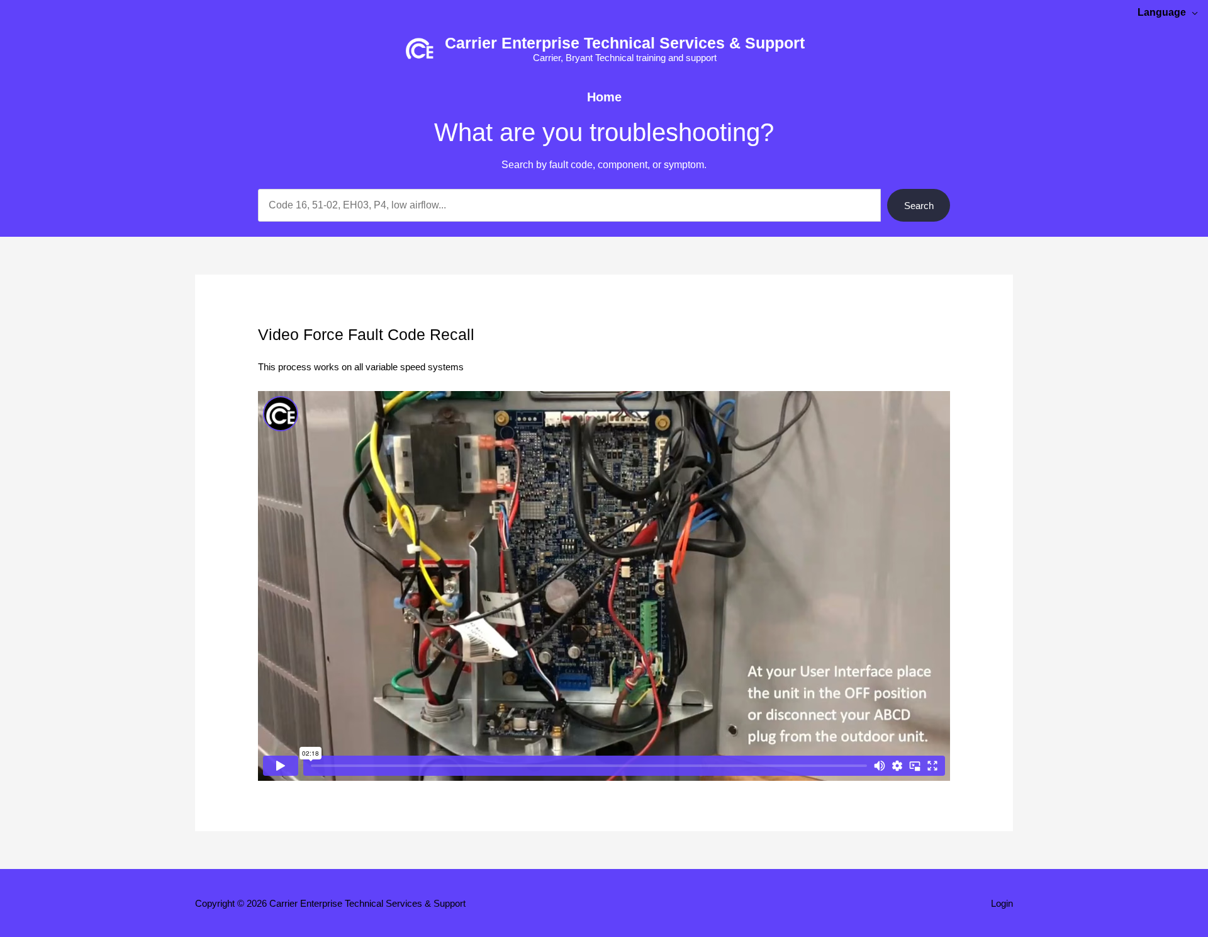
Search (919, 205)
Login (1002, 903)
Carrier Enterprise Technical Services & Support (625, 43)
